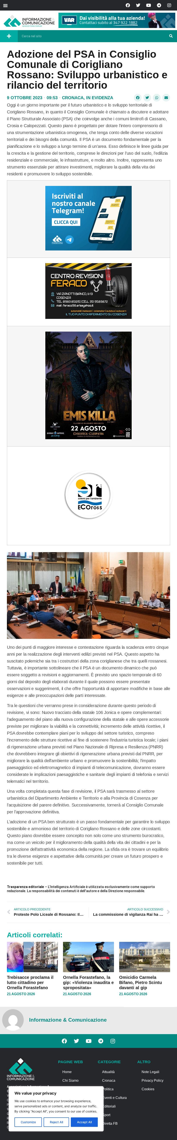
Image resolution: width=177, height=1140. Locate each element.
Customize (28, 1122)
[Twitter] (138, 5)
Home (67, 1072)
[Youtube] (148, 5)
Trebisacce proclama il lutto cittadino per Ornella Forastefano (30, 982)
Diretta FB (110, 1123)
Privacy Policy (152, 1080)
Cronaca (73, 97)
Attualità (108, 1072)
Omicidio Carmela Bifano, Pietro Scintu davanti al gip (140, 982)
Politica (108, 1089)
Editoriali (109, 1106)
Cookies (148, 1089)
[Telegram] (159, 5)
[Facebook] (127, 5)
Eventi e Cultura (114, 1098)
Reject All (56, 1122)
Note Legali (150, 1072)
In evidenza (99, 97)
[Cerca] (171, 36)
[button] (5, 5)
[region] (56, 1108)
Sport (106, 1115)
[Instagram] (169, 5)
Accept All (84, 1122)
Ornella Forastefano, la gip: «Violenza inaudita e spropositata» (88, 982)
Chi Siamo (70, 1080)
